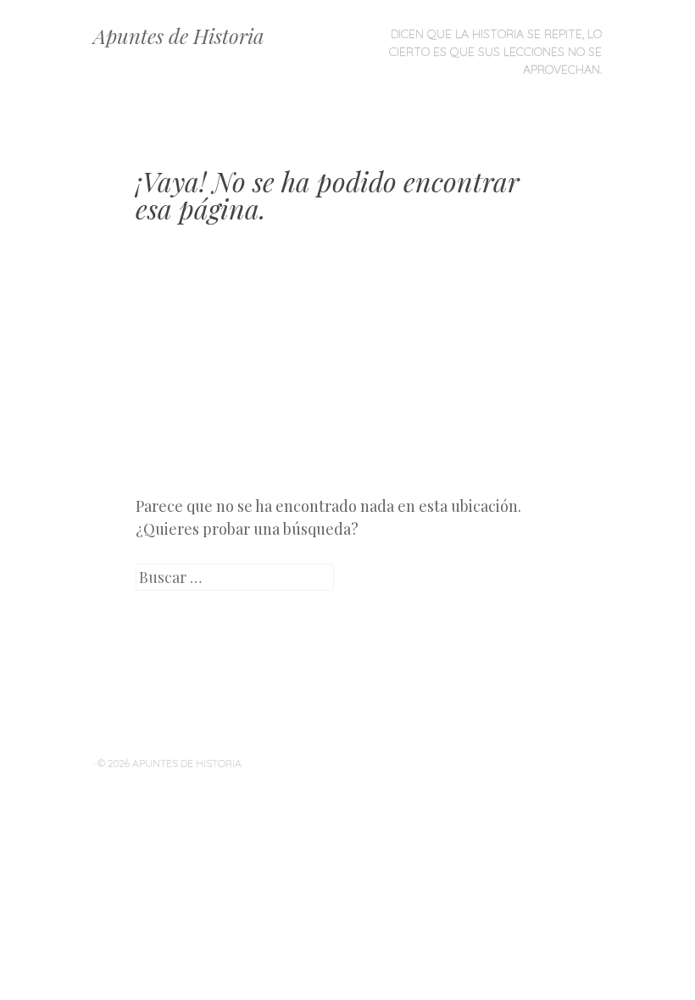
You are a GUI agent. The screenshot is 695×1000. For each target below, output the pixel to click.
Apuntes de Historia (178, 35)
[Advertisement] (347, 372)
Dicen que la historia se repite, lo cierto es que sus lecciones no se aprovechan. (495, 51)
